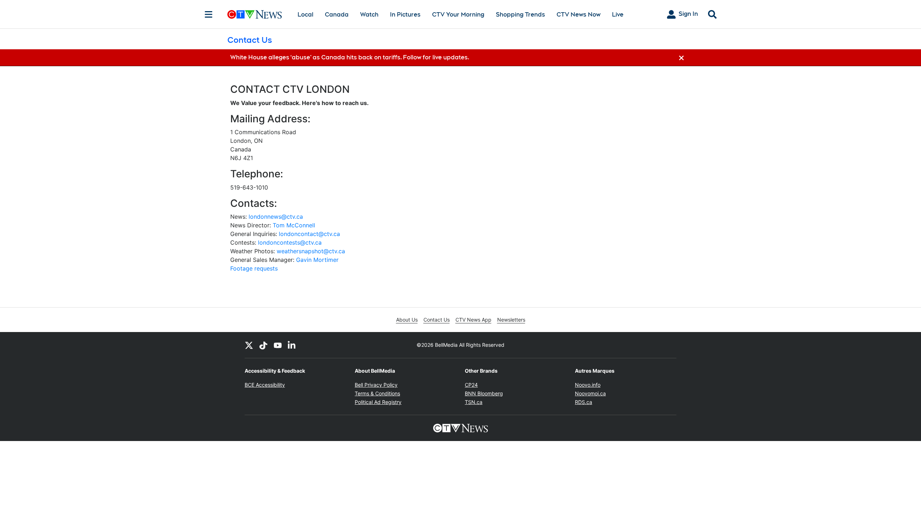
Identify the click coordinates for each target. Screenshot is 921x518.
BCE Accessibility (265, 385)
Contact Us (436, 320)
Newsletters (511, 320)
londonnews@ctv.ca (276, 216)
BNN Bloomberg (484, 393)
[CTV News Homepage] (254, 14)
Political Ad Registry (378, 402)
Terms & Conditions (377, 393)
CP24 (471, 385)
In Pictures (405, 14)
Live (617, 14)
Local (305, 14)
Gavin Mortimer (317, 259)
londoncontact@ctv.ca (309, 233)
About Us (407, 320)
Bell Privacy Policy (376, 385)
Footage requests (254, 268)
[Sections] (208, 14)
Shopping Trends (520, 14)
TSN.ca (473, 402)
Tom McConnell (294, 225)
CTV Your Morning (458, 14)
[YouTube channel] (277, 345)
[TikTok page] (263, 345)
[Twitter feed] (249, 345)
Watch (369, 14)
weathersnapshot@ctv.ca (311, 251)
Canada (337, 14)
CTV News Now (578, 14)
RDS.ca (583, 402)
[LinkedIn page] (292, 345)
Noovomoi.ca (590, 393)
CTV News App (473, 320)
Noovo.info (587, 385)
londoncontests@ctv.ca (290, 242)
